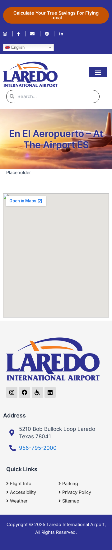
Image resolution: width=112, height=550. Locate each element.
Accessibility (23, 492)
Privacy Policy (76, 492)
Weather (18, 501)
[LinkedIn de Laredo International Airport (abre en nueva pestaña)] (61, 34)
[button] (98, 72)
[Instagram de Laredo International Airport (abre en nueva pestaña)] (8, 34)
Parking (70, 483)
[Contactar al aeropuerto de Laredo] (35, 34)
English (17, 47)
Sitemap (70, 501)
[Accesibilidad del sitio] (50, 34)
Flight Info (20, 483)
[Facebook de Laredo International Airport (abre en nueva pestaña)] (21, 34)
